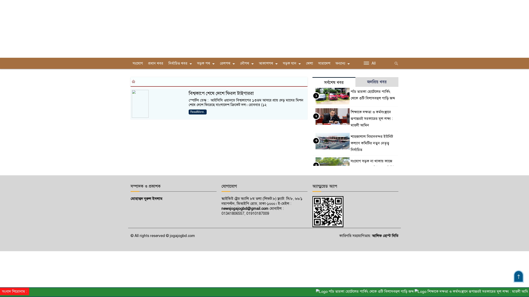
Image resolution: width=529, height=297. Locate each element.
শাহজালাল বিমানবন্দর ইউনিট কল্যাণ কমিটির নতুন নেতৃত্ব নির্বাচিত (372, 143)
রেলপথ (225, 63)
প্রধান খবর (155, 63)
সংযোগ (138, 63)
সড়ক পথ (203, 63)
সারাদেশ (324, 63)
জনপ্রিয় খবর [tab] (377, 82)
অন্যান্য (340, 63)
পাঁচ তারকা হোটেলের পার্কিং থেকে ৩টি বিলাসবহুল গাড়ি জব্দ (365, 291)
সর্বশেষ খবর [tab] (334, 82)
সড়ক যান (289, 63)
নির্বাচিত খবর (177, 63)
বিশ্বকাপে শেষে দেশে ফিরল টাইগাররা (221, 93)
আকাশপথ (266, 63)
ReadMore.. (197, 112)
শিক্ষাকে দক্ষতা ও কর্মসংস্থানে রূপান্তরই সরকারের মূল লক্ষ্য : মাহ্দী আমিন (372, 118)
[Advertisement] (124, 29)
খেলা (309, 63)
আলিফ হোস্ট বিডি (384, 235)
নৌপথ (244, 63)
